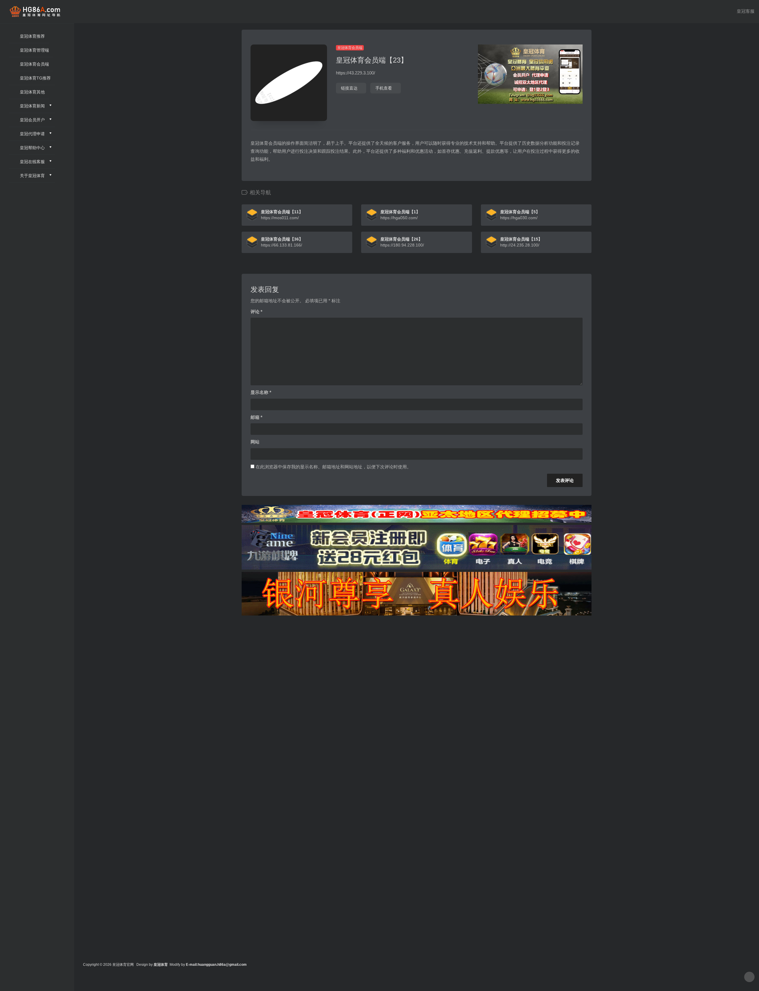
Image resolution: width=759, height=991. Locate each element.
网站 (255, 441)
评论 (256, 311)
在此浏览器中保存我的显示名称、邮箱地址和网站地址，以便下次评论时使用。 (333, 466)
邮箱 (256, 417)
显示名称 (261, 392)
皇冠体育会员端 (349, 48)
